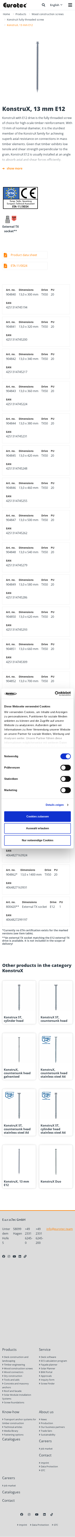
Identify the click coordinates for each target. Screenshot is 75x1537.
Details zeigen (55, 804)
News (43, 1419)
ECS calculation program (53, 1360)
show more (14, 168)
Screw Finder (47, 1383)
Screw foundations (13, 1402)
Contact (45, 1455)
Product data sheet (24, 255)
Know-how (10, 1411)
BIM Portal (46, 1372)
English (54, 5)
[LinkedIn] (20, 1256)
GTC (42, 1470)
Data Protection (49, 1466)
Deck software (48, 1357)
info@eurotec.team (59, 1229)
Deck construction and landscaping (15, 1358)
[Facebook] (3, 1256)
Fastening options (13, 1434)
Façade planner (48, 1364)
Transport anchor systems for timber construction (19, 1421)
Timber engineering (14, 1364)
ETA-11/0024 (19, 266)
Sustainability (47, 1434)
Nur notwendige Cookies (37, 840)
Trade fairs (46, 1430)
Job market (46, 1448)
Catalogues (11, 1439)
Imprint (44, 1462)
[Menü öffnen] (70, 5)
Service (45, 1349)
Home (6, 14)
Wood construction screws (48, 14)
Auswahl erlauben (37, 828)
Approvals (46, 1376)
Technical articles (12, 1427)
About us (46, 1411)
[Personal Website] (25, 1256)
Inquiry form (47, 1379)
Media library (10, 1430)
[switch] (65, 768)
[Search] (43, 5)
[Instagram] (9, 1256)
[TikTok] (51, 1514)
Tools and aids (11, 1379)
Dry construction (12, 1376)
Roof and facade (12, 1391)
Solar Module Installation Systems (16, 1396)
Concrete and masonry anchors (15, 1385)
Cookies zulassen (37, 816)
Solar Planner (47, 1368)
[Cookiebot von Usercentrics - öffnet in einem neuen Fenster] (55, 693)
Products (20, 14)
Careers (45, 1440)
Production (46, 1423)
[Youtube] (14, 1256)
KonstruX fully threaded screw (25, 19)
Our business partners (52, 1427)
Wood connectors (13, 1372)
